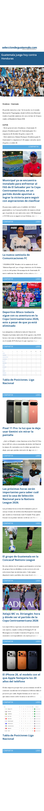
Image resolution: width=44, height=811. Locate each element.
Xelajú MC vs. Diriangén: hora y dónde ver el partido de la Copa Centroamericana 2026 (21, 617)
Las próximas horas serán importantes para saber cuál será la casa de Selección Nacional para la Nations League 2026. (21, 495)
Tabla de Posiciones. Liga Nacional (18, 381)
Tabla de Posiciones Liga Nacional (18, 737)
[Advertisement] (22, 22)
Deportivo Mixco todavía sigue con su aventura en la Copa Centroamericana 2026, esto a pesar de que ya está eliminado (21, 318)
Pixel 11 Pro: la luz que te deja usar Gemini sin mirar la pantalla (21, 431)
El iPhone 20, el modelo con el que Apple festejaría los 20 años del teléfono (21, 678)
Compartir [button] (33, 146)
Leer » (38, 221)
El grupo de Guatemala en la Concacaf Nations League (20, 558)
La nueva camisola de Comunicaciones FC (16, 256)
